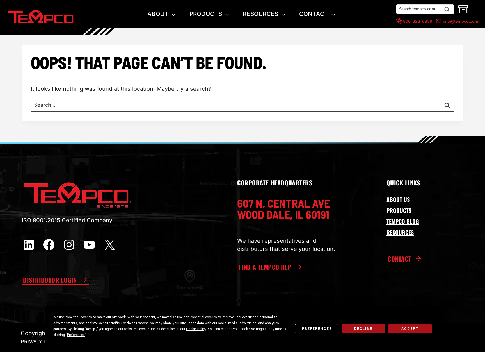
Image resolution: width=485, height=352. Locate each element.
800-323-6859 (417, 21)
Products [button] (205, 13)
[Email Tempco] (437, 21)
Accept (410, 329)
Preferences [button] (76, 335)
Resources (260, 13)
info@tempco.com (460, 21)
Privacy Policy (41, 341)
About (157, 13)
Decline (363, 329)
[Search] (447, 9)
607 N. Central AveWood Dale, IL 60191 (283, 208)
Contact (313, 13)
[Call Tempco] (399, 21)
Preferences (317, 329)
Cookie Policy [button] (196, 329)
